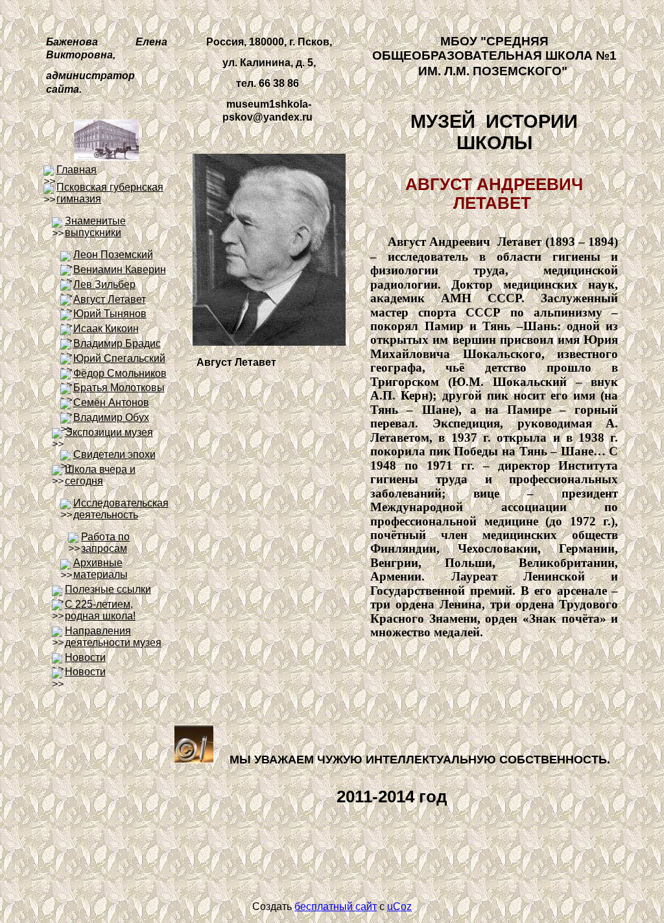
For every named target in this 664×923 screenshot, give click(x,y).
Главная (76, 169)
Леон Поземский (113, 254)
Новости (85, 657)
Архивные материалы (100, 568)
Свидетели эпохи (114, 454)
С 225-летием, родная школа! (100, 610)
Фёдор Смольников (120, 373)
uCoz (399, 906)
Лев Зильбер (104, 284)
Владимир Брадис (117, 343)
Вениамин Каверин (119, 269)
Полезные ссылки (108, 589)
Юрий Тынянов (110, 313)
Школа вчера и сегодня (100, 475)
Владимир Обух (111, 417)
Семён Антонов (111, 402)
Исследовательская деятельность (121, 508)
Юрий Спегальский (119, 358)
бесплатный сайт (335, 906)
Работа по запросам (105, 542)
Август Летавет (109, 299)
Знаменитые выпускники (95, 226)
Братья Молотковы (119, 387)
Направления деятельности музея (113, 636)
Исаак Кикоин (106, 328)
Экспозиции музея (109, 432)
